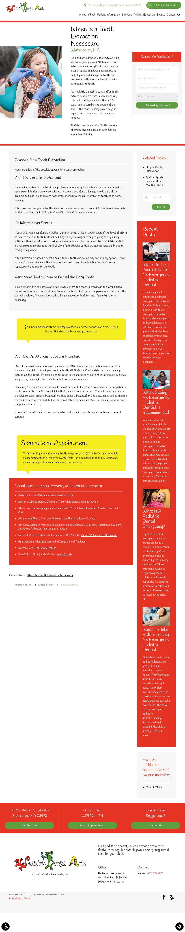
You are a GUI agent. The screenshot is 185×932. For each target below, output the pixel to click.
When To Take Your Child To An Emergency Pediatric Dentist (156, 275)
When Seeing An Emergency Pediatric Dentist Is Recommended (156, 402)
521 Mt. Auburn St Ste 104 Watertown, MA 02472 (114, 5)
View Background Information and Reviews (60, 542)
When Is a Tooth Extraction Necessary (50, 575)
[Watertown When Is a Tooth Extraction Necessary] (31, 118)
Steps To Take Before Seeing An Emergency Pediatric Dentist (156, 640)
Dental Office (154, 787)
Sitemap (27, 898)
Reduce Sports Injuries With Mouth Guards (155, 181)
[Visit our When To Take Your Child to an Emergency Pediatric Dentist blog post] (156, 260)
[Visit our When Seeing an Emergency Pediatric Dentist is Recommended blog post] (156, 388)
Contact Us (173, 15)
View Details (48, 548)
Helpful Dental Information (154, 169)
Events (161, 15)
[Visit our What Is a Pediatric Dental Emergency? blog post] (156, 507)
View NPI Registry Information (99, 535)
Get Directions (29, 825)
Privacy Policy (15, 898)
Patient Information (108, 15)
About (91, 15)
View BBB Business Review (81, 502)
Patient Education (144, 15)
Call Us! (166, 5)
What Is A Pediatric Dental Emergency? (154, 519)
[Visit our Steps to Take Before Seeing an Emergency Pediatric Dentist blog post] (156, 625)
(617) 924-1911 (94, 454)
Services (127, 15)
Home (82, 15)
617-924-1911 (55, 212)
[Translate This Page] (179, 926)
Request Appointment (92, 825)
